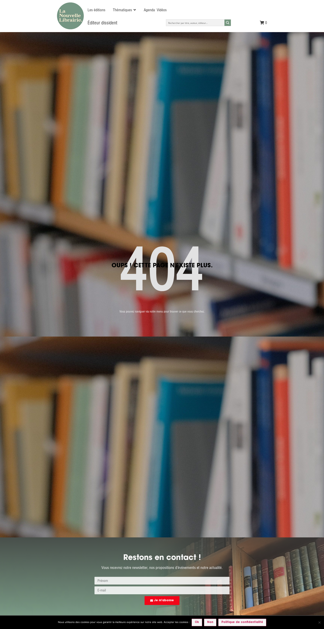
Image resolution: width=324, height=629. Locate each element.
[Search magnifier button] (227, 23)
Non (210, 622)
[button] (124, 10)
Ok (197, 622)
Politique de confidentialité (242, 622)
